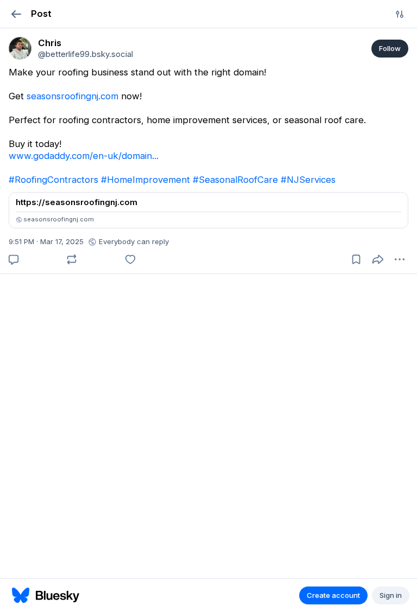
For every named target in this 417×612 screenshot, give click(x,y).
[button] (16, 14)
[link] (20, 48)
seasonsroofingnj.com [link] (72, 96)
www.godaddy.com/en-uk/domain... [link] (84, 155)
